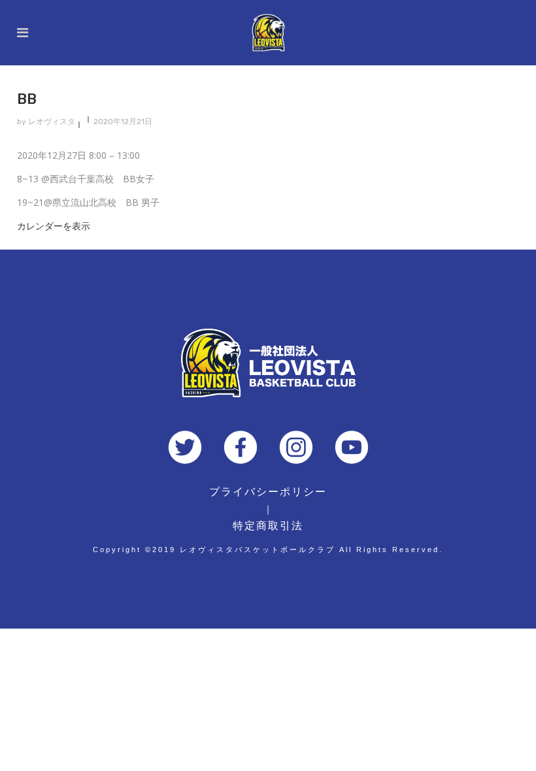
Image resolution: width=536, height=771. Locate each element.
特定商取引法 (268, 525)
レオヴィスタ (51, 121)
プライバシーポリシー (268, 491)
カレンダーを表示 (53, 226)
